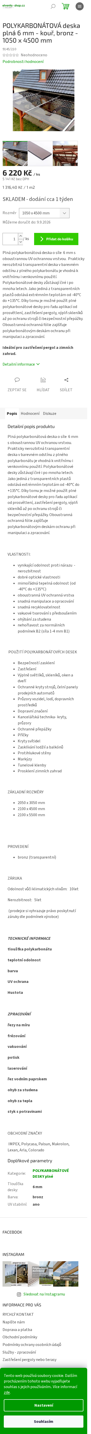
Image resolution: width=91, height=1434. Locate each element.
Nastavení (43, 1405)
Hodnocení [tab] (30, 413)
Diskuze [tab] (49, 413)
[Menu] (80, 6)
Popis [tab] (12, 413)
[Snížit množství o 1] (20, 242)
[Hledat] (53, 6)
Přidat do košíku (59, 239)
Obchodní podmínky (20, 1337)
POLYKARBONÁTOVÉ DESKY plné (51, 1174)
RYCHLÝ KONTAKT (18, 1314)
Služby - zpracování (19, 1352)
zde (7, 1392)
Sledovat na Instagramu (44, 1294)
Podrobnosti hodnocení (23, 61)
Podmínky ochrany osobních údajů (32, 1344)
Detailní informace (19, 364)
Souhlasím (43, 1421)
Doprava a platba (17, 1330)
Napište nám (14, 1322)
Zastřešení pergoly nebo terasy (29, 1359)
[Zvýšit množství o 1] (20, 236)
